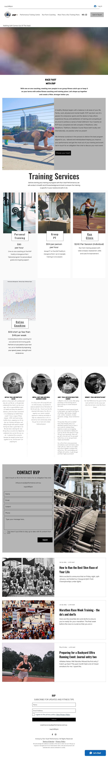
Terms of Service (48, 741)
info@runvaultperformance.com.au (28, 483)
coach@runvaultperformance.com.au (53, 725)
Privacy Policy (60, 741)
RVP (54, 695)
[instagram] (86, 15)
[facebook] (52, 734)
